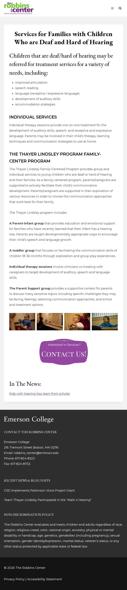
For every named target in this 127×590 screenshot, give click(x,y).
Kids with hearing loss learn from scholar (39, 394)
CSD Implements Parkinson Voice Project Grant (39, 490)
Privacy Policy (14, 579)
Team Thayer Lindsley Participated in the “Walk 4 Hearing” (48, 500)
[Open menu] (112, 8)
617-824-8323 (25, 458)
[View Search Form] (120, 8)
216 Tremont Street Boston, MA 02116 (31, 447)
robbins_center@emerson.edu (36, 453)
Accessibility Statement (44, 579)
